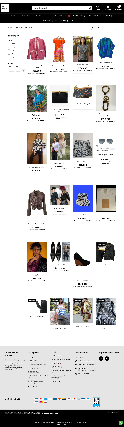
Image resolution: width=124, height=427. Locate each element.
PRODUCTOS (25, 16)
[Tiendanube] (113, 412)
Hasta (16, 66)
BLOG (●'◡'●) (76, 21)
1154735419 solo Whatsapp (86, 361)
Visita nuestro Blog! (84, 374)
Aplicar (23, 70)
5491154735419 (82, 357)
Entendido (62, 424)
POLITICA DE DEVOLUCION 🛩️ (101, 16)
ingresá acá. (36, 413)
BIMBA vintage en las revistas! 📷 (55, 21)
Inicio (10, 28)
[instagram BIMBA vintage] (2, 1)
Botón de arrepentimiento (50, 413)
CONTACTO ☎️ (64, 16)
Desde (10, 66)
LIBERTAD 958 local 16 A (62, 1)
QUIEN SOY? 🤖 (79, 16)
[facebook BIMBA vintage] (5, 1)
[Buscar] (90, 8)
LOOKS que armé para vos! (45, 16)
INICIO (14, 16)
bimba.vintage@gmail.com (87, 365)
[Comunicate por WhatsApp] (121, 423)
